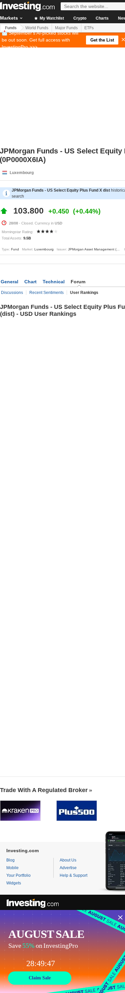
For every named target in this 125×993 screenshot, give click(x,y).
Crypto (79, 18)
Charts (102, 18)
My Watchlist (51, 18)
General (9, 281)
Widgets (13, 883)
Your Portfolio (18, 875)
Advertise (68, 867)
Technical (54, 281)
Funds (11, 28)
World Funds (36, 28)
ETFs (89, 28)
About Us (68, 860)
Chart (30, 281)
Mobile (12, 867)
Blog (10, 860)
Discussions (12, 292)
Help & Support (73, 875)
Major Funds (66, 28)
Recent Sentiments (46, 292)
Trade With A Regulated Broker (44, 790)
